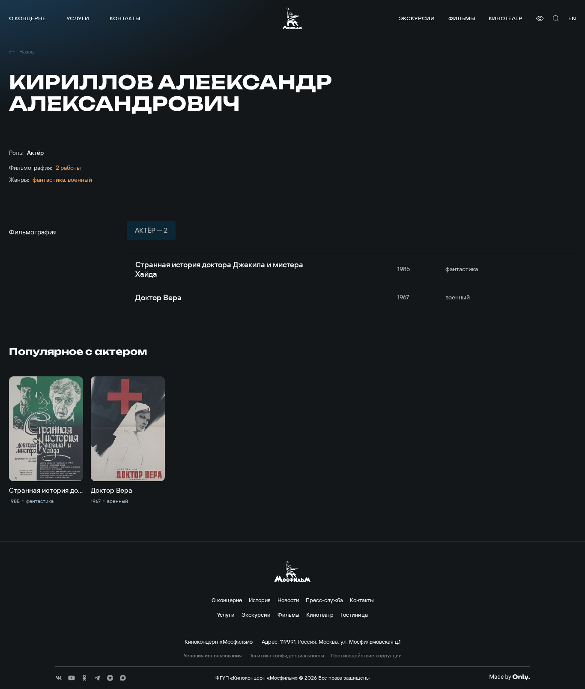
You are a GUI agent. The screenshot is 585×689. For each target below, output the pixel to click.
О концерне (27, 18)
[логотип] (292, 18)
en (572, 18)
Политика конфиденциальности (286, 656)
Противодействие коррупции (366, 656)
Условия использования (213, 656)
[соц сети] (58, 677)
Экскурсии (417, 18)
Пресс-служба (324, 600)
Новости (288, 600)
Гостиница (354, 614)
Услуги (77, 18)
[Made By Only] (509, 677)
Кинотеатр (505, 18)
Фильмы (461, 18)
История (260, 600)
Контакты (125, 18)
